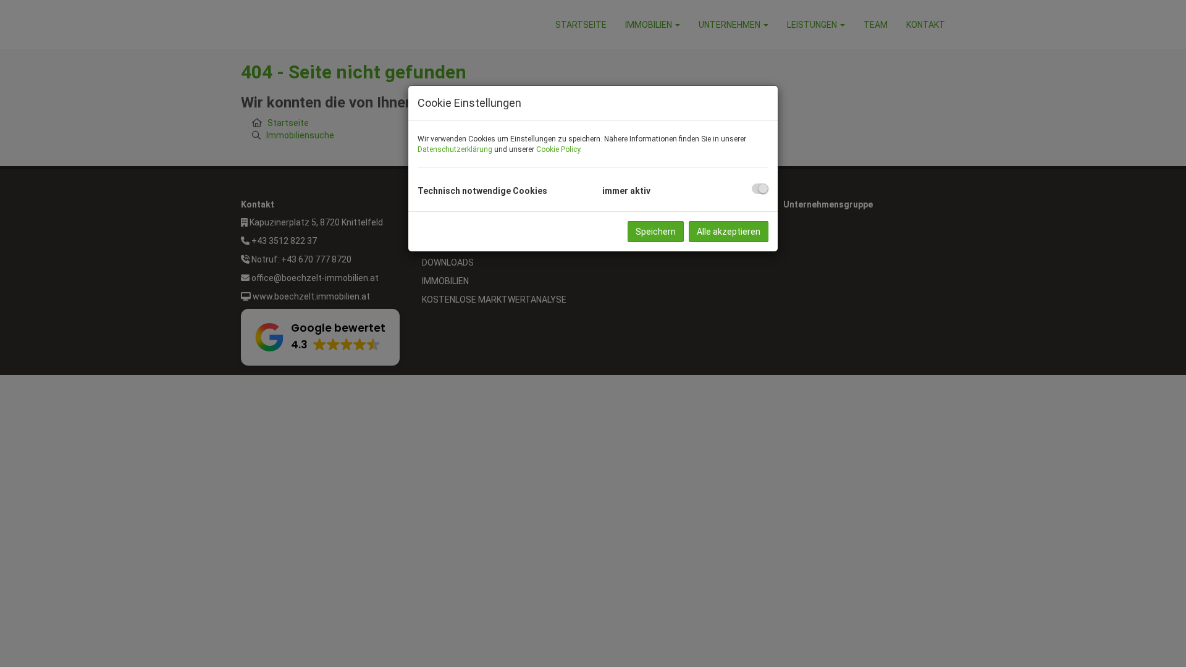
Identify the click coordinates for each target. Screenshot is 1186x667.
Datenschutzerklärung (455, 149)
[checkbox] (760, 188)
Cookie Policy (558, 149)
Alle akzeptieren (728, 232)
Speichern (656, 232)
